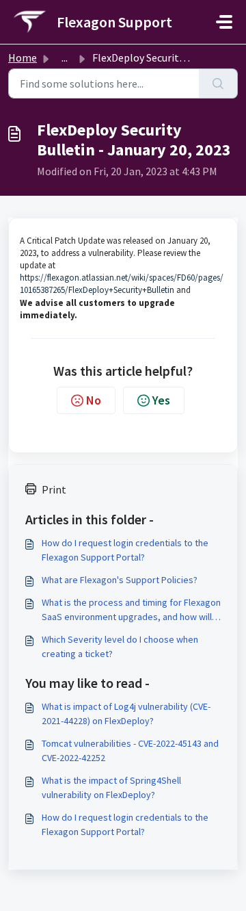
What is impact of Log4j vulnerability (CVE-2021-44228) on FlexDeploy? (126, 713)
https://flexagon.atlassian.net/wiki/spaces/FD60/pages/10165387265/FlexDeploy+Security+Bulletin (121, 284)
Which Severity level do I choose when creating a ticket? (120, 646)
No (93, 400)
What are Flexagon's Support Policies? (119, 580)
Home (22, 57)
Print (54, 489)
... (65, 57)
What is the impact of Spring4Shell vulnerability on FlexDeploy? (111, 787)
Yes (161, 400)
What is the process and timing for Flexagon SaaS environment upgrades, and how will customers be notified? (131, 610)
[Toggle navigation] (224, 22)
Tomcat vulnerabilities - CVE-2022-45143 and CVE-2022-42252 (130, 750)
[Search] (218, 83)
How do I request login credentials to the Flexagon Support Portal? (125, 550)
